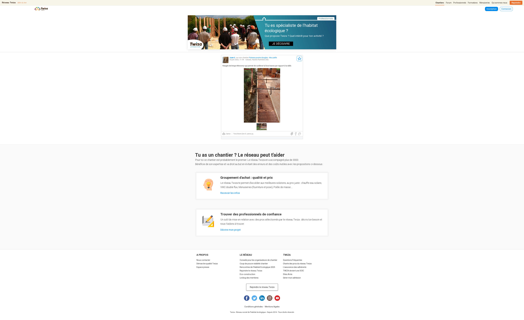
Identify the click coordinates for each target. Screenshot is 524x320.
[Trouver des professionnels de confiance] (208, 221)
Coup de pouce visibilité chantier (254, 264)
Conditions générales (253, 307)
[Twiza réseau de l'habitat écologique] (41, 9)
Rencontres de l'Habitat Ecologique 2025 (257, 267)
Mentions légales (272, 307)
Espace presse (202, 267)
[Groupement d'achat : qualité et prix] (208, 184)
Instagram (269, 298)
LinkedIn (262, 298)
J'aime (227, 134)
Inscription (491, 9)
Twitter (254, 298)
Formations (473, 3)
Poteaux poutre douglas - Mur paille (263, 58)
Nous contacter (203, 260)
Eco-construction (247, 274)
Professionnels (459, 3)
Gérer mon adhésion (292, 278)
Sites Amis (287, 274)
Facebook (246, 298)
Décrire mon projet (230, 229)
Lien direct (292, 133)
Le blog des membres (249, 278)
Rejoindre (516, 3)
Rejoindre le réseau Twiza (251, 271)
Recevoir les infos (230, 193)
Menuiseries (485, 3)
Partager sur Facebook (295, 134)
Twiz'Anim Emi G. (240, 134)
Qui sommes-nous (499, 3)
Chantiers (439, 3)
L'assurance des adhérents (294, 267)
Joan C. (232, 58)
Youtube (277, 298)
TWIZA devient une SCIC (293, 271)
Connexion (506, 9)
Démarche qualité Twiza (207, 264)
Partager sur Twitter (299, 134)
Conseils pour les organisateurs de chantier (258, 260)
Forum (448, 3)
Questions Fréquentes (292, 260)
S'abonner (299, 58)
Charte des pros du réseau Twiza (297, 264)
